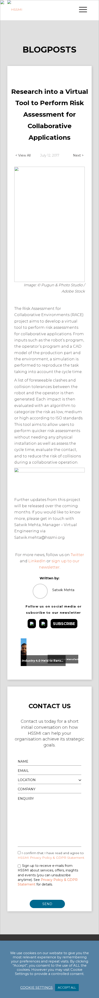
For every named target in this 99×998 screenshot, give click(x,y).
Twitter (77, 554)
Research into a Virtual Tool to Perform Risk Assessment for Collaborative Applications (49, 114)
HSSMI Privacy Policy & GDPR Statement (51, 858)
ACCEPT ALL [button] (67, 987)
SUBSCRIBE (64, 623)
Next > (78, 155)
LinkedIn (37, 561)
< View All (23, 155)
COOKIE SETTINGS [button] (36, 988)
